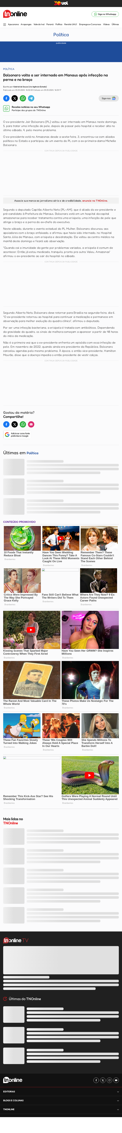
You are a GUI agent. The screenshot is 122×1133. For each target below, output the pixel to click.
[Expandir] (118, 1109)
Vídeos (106, 24)
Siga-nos (106, 98)
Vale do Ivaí (39, 24)
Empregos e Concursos (90, 24)
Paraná (49, 24)
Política (58, 24)
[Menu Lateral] (4, 25)
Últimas (115, 24)
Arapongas (26, 24)
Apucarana (13, 24)
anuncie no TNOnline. (95, 200)
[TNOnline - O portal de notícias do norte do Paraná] (15, 14)
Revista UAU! (70, 24)
